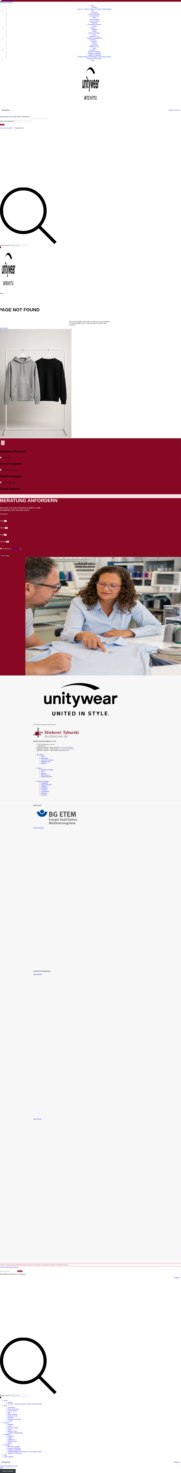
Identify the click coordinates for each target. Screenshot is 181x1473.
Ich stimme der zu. (11, 548)
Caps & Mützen (94, 16)
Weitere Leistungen (43, 781)
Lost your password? (6, 128)
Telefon (2, 528)
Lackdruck (44, 790)
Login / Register (8, 1456)
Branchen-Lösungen (94, 51)
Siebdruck (44, 793)
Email (2, 534)
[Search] (0, 247)
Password (7, 121)
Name (2, 521)
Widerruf (43, 763)
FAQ (42, 771)
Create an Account (174, 110)
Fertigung (44, 786)
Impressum (16, 1267)
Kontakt (43, 773)
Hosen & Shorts (94, 19)
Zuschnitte (44, 795)
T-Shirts (94, 26)
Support (39, 768)
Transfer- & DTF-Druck (94, 58)
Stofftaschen (94, 45)
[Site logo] (6, 1)
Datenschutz (44, 758)
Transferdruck (45, 791)
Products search (5, 245)
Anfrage (94, 7)
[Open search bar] (28, 243)
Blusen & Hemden (94, 14)
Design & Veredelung (94, 53)
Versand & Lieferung (47, 760)
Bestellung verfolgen (47, 770)
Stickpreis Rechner (46, 776)
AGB (42, 756)
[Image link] (57, 826)
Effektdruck (44, 788)
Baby (94, 17)
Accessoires (94, 12)
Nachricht (3, 541)
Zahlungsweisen (46, 761)
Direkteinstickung (46, 785)
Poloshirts (94, 23)
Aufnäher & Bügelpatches (94, 38)
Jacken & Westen (94, 21)
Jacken (94, 34)
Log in (2, 124)
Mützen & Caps (94, 36)
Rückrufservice (45, 775)
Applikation (44, 783)
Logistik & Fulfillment (94, 55)
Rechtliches (40, 755)
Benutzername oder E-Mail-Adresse (15, 116)
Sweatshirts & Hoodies (94, 24)
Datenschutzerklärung (8, 1267)
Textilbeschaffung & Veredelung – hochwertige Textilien (94, 57)
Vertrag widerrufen (7, 1471)
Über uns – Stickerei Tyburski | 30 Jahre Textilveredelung (94, 9)
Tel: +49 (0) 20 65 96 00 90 (66, 747)
